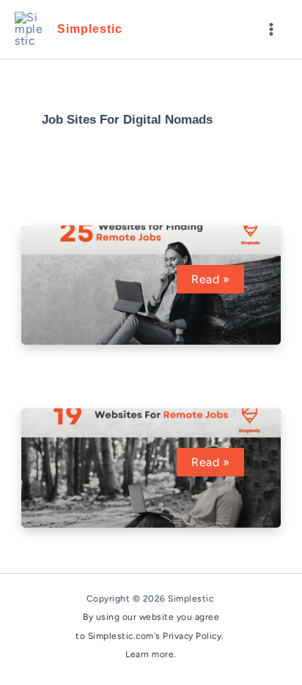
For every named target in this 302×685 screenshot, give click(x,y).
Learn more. (151, 654)
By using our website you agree (151, 617)
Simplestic (89, 29)
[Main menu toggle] (271, 29)
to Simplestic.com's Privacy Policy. (151, 636)
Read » (216, 279)
